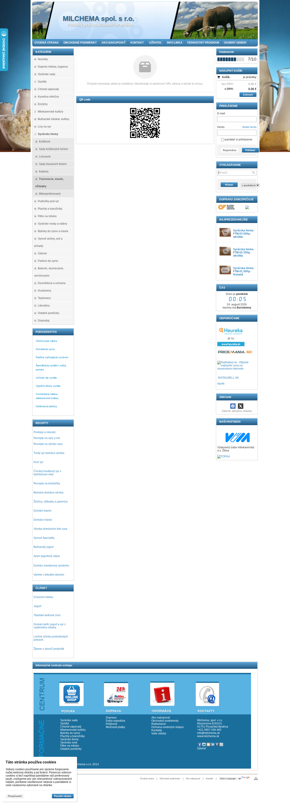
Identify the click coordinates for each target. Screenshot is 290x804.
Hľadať (229, 184)
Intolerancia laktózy (46, 406)
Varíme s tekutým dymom (49, 574)
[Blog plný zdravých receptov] (217, 377)
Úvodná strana (147, 778)
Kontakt (209, 778)
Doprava (111, 717)
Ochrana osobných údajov (167, 727)
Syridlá (64, 723)
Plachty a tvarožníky (72, 736)
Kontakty (156, 730)
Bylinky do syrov (70, 733)
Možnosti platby (115, 727)
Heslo (221, 127)
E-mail (221, 113)
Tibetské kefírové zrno (47, 615)
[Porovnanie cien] (235, 353)
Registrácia (229, 150)
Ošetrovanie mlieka (46, 341)
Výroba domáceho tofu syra (50, 528)
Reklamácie (158, 724)
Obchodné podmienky (165, 720)
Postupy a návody (45, 432)
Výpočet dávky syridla (48, 386)
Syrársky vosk (68, 742)
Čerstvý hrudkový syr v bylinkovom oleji (47, 473)
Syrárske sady (69, 720)
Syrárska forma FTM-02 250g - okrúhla (243, 252)
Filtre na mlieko (69, 745)
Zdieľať (201, 748)
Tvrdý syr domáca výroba (49, 453)
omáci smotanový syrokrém (52, 565)
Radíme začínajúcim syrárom (52, 357)
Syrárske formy (69, 739)
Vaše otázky (158, 733)
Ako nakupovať (160, 717)
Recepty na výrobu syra (48, 444)
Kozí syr (38, 462)
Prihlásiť (250, 150)
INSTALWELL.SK (228, 377)
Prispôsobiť (15, 796)
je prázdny (249, 77)
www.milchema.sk (208, 736)
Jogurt (37, 606)
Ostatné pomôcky (71, 748)
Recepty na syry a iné (47, 438)
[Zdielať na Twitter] (240, 406)
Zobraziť (248, 94)
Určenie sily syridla (46, 377)
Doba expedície (115, 720)
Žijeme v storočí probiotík (49, 648)
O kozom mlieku (43, 597)
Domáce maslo (43, 519)
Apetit (220, 383)
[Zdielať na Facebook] (233, 406)
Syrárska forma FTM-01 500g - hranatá (243, 271)
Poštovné (111, 724)
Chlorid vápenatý (70, 726)
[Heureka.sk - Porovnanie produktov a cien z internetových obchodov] (230, 345)
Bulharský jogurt (43, 547)
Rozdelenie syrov (45, 349)
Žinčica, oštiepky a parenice (51, 501)
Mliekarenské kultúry (73, 729)
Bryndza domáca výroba (48, 492)
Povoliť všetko (62, 796)
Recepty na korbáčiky (47, 483)
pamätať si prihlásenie (238, 139)
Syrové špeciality (44, 537)
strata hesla (249, 127)
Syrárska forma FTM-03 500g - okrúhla (243, 233)
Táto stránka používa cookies (31, 762)
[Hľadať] (253, 173)
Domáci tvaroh (42, 510)
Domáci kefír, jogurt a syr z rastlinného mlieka (50, 626)
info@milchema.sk (208, 733)
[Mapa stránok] (256, 778)
